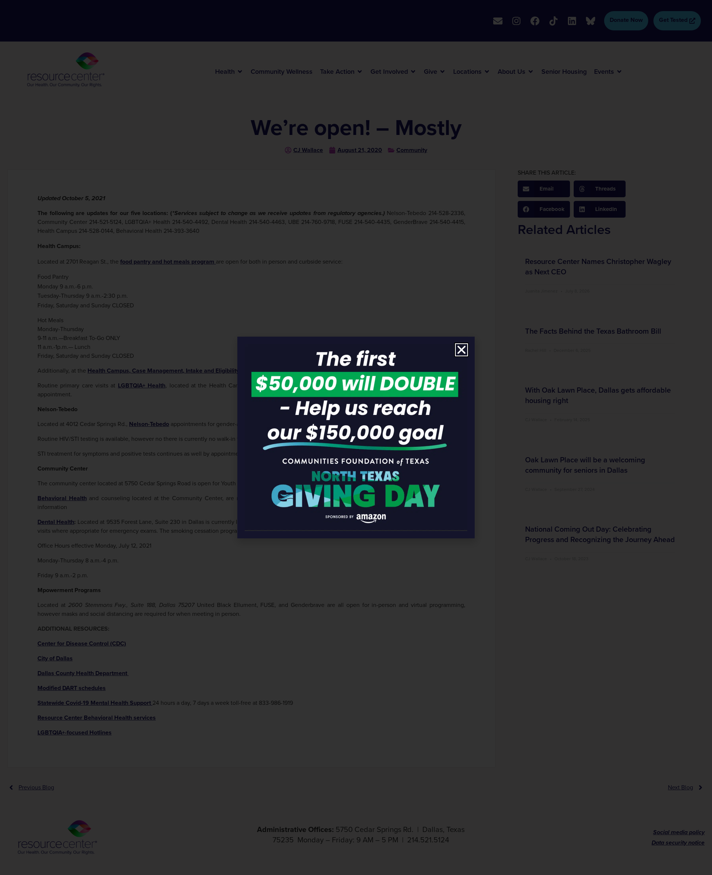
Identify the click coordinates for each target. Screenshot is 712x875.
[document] (356, 437)
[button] (461, 350)
